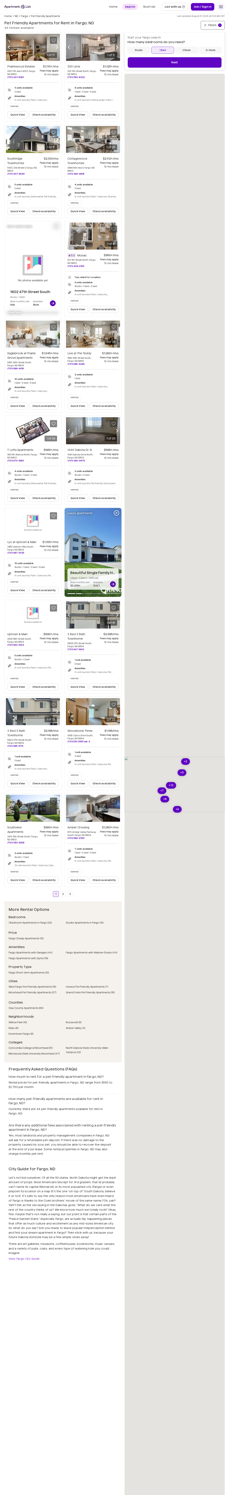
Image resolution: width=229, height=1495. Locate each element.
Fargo (24, 16)
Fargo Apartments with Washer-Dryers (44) (91, 952)
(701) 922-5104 (15, 645)
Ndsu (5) (13, 1028)
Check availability (44, 114)
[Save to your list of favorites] (53, 40)
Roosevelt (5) (74, 1022)
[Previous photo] (9, 47)
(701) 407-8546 (16, 174)
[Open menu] (221, 7)
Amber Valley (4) (75, 1028)
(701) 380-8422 (76, 77)
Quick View (17, 114)
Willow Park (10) (18, 1022)
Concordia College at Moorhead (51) (31, 1047)
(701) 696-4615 (15, 368)
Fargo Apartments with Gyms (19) (28, 958)
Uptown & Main (17, 634)
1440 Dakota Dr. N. (79, 449)
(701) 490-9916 (75, 174)
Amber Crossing (78, 827)
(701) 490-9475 (76, 460)
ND (16, 16)
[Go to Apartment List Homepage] (17, 6)
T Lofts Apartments (20, 449)
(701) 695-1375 (15, 746)
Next (174, 62)
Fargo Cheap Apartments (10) (26, 938)
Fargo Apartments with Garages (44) (30, 952)
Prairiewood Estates (21, 66)
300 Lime (73, 66)
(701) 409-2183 (75, 266)
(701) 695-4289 (75, 364)
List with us (176, 7)
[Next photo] (57, 47)
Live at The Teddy (79, 353)
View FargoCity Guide (24, 1258)
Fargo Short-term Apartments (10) (29, 972)
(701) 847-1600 (75, 649)
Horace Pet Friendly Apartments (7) (87, 986)
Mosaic (82, 255)
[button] (171, 785)
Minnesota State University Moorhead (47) (34, 1053)
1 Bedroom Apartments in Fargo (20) (30, 922)
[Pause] (56, 226)
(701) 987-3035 (15, 553)
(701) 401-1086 (15, 77)
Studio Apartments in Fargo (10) (85, 922)
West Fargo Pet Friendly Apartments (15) (32, 986)
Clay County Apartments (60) (26, 1008)
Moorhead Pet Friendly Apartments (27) (32, 992)
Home (8, 16)
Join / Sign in (202, 6)
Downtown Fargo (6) (21, 1033)
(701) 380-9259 (15, 842)
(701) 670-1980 (15, 460)
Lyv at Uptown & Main (21, 542)
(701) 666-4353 (75, 838)
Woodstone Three (79, 730)
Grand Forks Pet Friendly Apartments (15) (90, 992)
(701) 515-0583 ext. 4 (78, 741)
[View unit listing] (53, 303)
